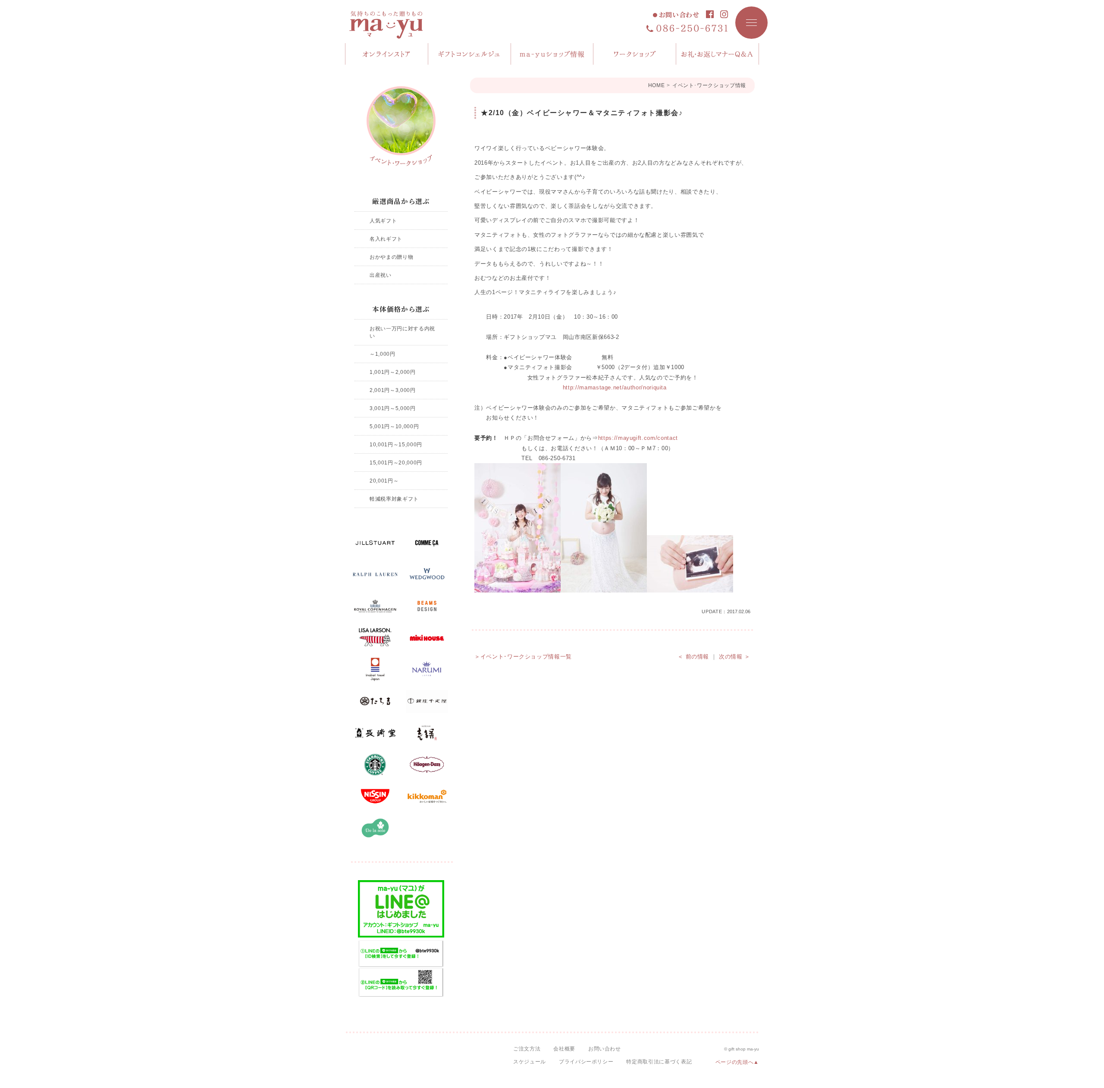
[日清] (375, 796)
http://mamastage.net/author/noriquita (615, 387)
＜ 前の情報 (693, 656)
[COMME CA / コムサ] (427, 543)
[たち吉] (375, 701)
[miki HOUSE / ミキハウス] (427, 638)
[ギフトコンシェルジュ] (469, 54)
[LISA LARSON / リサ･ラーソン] (375, 638)
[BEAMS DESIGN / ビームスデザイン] (427, 606)
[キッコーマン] (427, 796)
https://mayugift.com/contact (638, 438)
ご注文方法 (526, 1049)
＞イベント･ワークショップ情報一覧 (523, 656)
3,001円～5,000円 (392, 408)
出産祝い (381, 275)
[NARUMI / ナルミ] (427, 670)
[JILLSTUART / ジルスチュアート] (375, 543)
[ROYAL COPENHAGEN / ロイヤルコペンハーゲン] (375, 606)
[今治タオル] (375, 670)
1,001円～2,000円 (392, 372)
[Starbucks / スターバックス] (375, 765)
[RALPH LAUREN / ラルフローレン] (375, 574)
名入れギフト (386, 238)
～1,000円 (382, 354)
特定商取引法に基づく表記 (659, 1062)
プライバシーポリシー (586, 1062)
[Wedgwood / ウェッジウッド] (427, 574)
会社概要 (564, 1049)
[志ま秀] (427, 733)
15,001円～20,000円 (396, 462)
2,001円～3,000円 (392, 390)
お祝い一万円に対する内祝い (402, 332)
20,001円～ (384, 480)
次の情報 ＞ (734, 656)
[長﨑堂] (375, 733)
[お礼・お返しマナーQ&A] (717, 54)
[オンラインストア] (386, 54)
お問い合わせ (679, 14)
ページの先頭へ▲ (737, 1062)
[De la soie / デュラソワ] (375, 828)
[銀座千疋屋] (427, 701)
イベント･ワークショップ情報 (709, 85)
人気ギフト (383, 220)
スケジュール (529, 1062)
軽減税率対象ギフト (394, 499)
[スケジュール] (634, 54)
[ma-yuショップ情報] (552, 54)
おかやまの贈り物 (391, 257)
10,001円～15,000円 (396, 444)
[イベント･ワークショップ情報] (401, 126)
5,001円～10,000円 (394, 426)
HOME (656, 85)
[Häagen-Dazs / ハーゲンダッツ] (427, 765)
